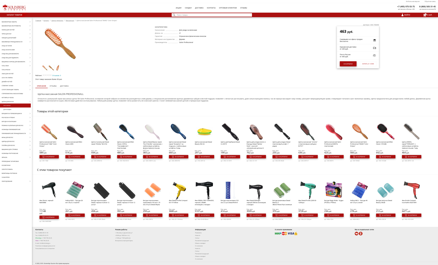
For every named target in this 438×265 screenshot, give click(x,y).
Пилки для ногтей (8, 30)
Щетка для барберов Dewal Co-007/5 (230, 143)
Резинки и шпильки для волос (12, 125)
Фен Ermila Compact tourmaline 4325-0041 (409, 201)
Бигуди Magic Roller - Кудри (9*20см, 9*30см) (333, 201)
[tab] (41, 86)
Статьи (197, 238)
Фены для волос (7, 137)
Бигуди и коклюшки (9, 121)
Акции (178, 8)
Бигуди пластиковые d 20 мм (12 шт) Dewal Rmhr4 (230, 201)
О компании (199, 246)
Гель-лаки (5, 66)
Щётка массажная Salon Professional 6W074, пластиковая (332, 144)
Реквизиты (198, 233)
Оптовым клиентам (228, 8)
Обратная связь (430, 1)
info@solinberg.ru (45, 243)
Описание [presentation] (41, 86)
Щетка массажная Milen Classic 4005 (73, 143)
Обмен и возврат (200, 243)
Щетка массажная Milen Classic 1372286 (384, 143)
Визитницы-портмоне (9, 173)
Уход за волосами (8, 50)
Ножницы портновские (10, 153)
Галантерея (5, 177)
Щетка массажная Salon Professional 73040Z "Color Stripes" (359, 144)
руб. (428, 14)
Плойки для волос (8, 145)
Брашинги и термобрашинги (12, 113)
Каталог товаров (14, 15)
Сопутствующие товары (10, 89)
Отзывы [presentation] (53, 86)
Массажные (7, 105)
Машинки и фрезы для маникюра (13, 62)
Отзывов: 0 (56, 75)
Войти (407, 15)
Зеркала (4, 157)
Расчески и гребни (8, 117)
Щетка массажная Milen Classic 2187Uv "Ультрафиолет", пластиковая (125, 145)
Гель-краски (6, 69)
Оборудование (7, 181)
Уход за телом (7, 46)
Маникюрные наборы (9, 22)
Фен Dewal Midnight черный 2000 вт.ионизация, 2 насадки (256, 202)
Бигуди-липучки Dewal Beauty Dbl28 (384, 201)
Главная (38, 20)
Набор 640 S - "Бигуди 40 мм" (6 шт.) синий (358, 201)
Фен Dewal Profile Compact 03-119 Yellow (178, 201)
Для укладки (7, 109)
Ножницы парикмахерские (11, 129)
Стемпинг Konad (7, 85)
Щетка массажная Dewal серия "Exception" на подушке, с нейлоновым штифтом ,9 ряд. (177, 145)
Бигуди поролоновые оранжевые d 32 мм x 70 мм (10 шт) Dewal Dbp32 (151, 202)
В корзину (348, 64)
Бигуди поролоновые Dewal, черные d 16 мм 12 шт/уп (126, 202)
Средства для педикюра (10, 58)
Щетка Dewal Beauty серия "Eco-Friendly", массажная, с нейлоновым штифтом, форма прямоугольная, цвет (152, 146)
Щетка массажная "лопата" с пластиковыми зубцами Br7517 (307, 144)
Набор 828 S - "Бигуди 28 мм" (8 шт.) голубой (74, 201)
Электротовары (7, 169)
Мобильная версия (413, 1)
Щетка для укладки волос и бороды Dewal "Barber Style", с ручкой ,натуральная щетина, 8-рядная (256, 146)
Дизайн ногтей (7, 81)
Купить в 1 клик (368, 64)
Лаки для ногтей (7, 73)
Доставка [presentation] (64, 86)
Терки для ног (7, 34)
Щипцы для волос (8, 141)
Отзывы (243, 8)
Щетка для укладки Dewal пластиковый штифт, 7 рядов (281, 144)
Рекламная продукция (202, 240)
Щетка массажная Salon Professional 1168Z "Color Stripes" (48, 144)
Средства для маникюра (10, 54)
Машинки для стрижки (10, 149)
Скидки (188, 8)
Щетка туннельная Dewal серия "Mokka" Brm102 (100, 143)
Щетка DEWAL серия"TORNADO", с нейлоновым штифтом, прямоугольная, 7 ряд (410, 145)
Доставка (199, 8)
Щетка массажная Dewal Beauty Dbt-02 (203, 143)
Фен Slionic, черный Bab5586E (46, 201)
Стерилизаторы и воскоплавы (12, 93)
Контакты (211, 8)
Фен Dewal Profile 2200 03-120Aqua (307, 201)
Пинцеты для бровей (9, 38)
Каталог (46, 20)
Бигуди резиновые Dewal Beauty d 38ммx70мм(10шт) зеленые (282, 202)
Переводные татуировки (10, 161)
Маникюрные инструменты (11, 26)
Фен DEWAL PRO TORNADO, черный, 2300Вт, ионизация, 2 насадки (204, 202)
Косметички (6, 165)
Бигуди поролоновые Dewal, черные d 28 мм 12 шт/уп (100, 202)
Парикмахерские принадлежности (14, 133)
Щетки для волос (8, 101)
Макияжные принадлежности (12, 42)
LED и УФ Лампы (7, 77)
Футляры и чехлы (8, 97)
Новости (197, 235)
